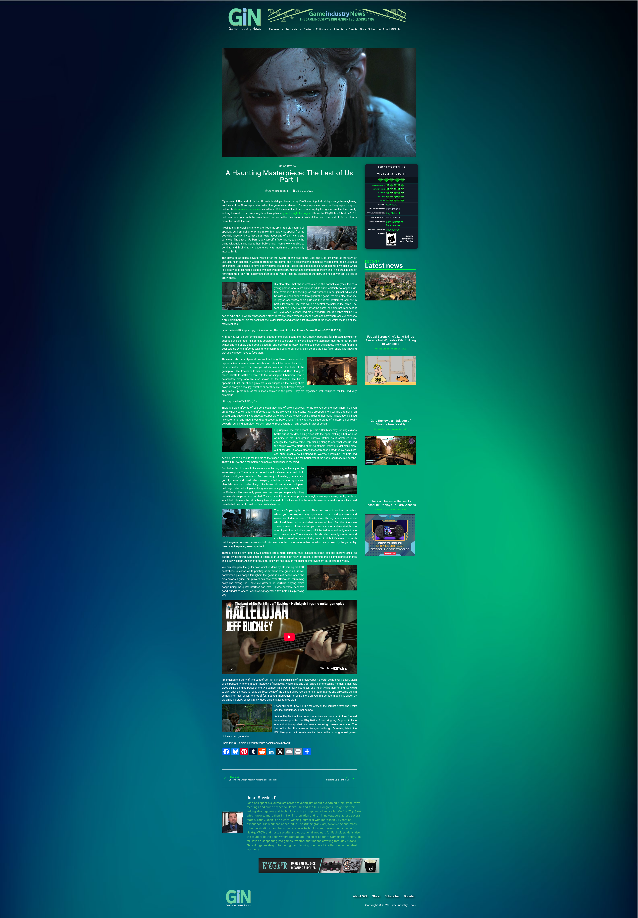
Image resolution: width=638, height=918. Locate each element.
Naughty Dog (393, 229)
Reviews (274, 29)
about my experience (246, 209)
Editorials (322, 29)
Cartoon (309, 29)
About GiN (389, 29)
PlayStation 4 (393, 213)
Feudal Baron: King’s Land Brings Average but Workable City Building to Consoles (390, 340)
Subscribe (374, 29)
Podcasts (291, 29)
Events (353, 29)
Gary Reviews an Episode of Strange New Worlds (391, 422)
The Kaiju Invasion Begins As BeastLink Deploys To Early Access (391, 503)
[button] (400, 29)
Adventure (391, 204)
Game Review (287, 166)
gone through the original (296, 213)
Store (362, 29)
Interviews (340, 29)
